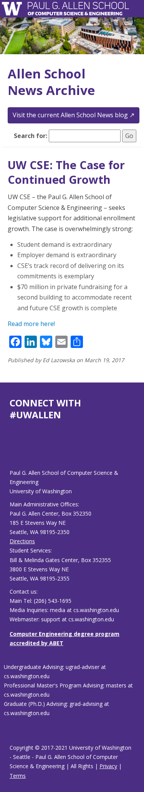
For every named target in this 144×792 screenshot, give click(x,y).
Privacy (108, 766)
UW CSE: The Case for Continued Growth (66, 172)
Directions (22, 541)
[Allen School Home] (14, 8)
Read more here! (31, 323)
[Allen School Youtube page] (15, 450)
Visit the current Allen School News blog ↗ (73, 115)
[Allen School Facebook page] (11, 450)
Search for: (30, 135)
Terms (18, 775)
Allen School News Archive (51, 82)
